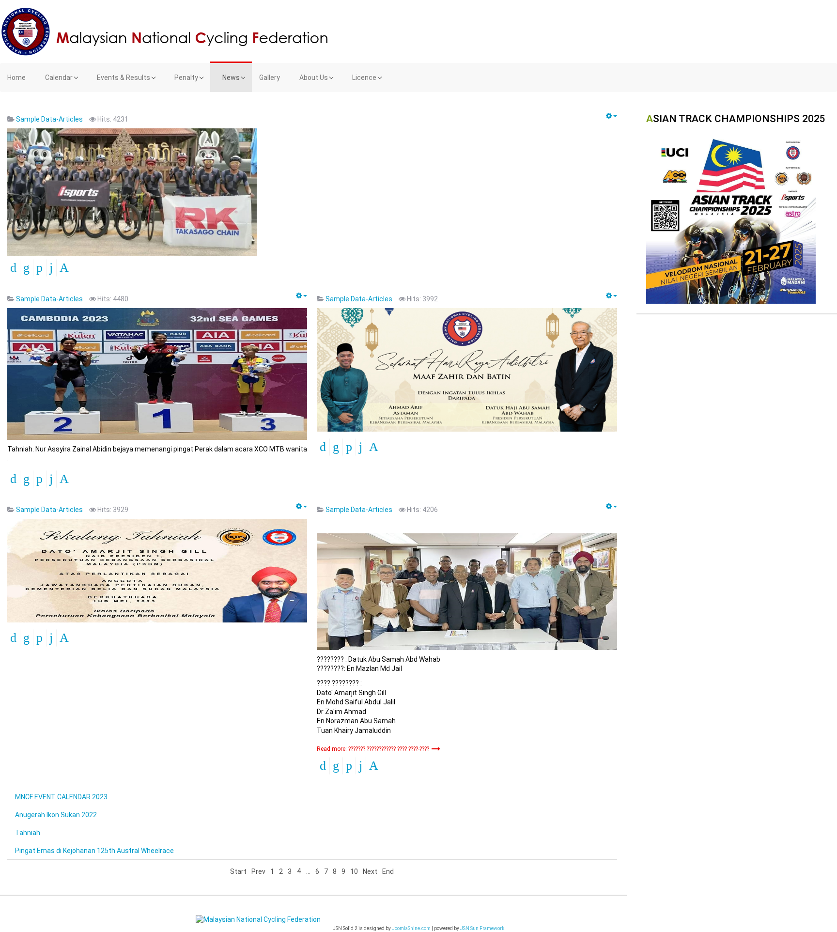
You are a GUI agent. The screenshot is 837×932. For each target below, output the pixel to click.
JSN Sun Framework (482, 928)
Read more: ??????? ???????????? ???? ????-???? (374, 749)
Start (238, 871)
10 (354, 871)
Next (370, 871)
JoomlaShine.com (411, 928)
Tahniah (27, 833)
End (388, 871)
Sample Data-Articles (49, 119)
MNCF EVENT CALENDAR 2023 (61, 797)
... (308, 871)
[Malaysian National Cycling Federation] (418, 31)
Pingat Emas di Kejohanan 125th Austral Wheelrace (94, 850)
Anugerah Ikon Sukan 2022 (56, 815)
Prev (258, 871)
